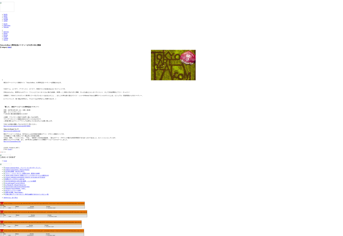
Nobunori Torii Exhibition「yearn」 (15, 188)
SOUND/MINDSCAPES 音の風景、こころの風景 (20, 181)
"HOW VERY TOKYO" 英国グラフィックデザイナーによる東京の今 (27, 175)
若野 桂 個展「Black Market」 (14, 192)
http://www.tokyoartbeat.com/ (12, 131)
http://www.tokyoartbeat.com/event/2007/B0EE (17, 126)
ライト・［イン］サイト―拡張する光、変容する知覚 (22, 173)
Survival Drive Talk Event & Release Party (17, 186)
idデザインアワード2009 (13, 190)
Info (9, 47)
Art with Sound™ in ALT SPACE (15, 183)
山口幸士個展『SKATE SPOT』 (15, 171)
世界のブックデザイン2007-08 (14, 179)
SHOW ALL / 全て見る (11, 197)
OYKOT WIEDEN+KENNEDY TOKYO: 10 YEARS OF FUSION (25, 177)
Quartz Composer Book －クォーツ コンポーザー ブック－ (23, 167)
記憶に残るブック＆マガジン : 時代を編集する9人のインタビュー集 (27, 194)
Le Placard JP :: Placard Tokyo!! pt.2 (15, 185)
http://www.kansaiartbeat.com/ (12, 141)
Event (9, 149)
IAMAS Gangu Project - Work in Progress (17, 169)
